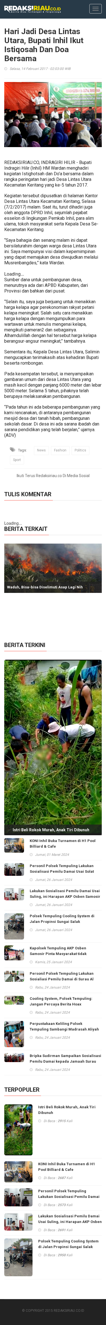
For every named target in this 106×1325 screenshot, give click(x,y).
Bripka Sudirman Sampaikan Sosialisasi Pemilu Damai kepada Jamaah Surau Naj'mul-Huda (65, 1061)
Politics (80, 450)
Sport (17, 460)
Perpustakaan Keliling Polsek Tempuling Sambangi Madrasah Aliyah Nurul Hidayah (64, 1029)
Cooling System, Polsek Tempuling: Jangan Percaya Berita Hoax (61, 1001)
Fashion (60, 450)
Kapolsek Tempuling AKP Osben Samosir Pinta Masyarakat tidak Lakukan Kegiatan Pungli (58, 953)
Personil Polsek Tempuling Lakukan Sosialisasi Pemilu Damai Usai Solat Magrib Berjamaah (62, 871)
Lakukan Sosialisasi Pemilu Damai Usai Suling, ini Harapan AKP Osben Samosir (65, 894)
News (41, 450)
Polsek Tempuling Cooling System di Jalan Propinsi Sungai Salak (62, 919)
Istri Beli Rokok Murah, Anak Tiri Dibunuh (51, 830)
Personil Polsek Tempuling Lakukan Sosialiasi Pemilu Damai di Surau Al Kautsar (62, 979)
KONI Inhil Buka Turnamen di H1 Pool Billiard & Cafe (63, 843)
